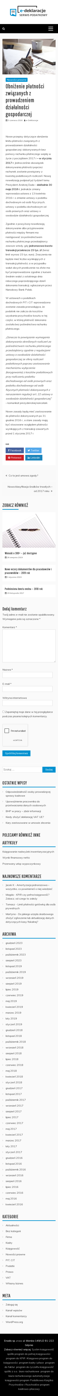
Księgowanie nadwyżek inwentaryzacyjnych (28, 851)
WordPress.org (14, 1322)
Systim (36, 1349)
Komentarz (9, 627)
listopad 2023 (14, 948)
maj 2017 (11, 1128)
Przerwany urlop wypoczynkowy (21, 863)
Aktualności (12, 1225)
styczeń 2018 (14, 1082)
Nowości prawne (16, 79)
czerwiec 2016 (14, 1192)
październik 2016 (16, 1169)
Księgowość (13, 1248)
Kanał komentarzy (16, 1316)
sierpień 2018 (14, 1053)
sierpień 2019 (14, 983)
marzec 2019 (13, 1012)
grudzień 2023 (14, 943)
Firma (9, 1237)
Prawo (9, 1271)
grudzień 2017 (14, 1088)
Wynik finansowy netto (16, 857)
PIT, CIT (10, 1260)
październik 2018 (16, 1041)
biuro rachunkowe (29, 1371)
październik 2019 (16, 972)
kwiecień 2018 (14, 1076)
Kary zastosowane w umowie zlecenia (28, 822)
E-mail (6, 683)
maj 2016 (11, 1198)
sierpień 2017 (14, 1111)
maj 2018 (11, 1070)
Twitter (34, 450)
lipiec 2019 (12, 989)
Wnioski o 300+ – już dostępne (21, 553)
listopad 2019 (14, 966)
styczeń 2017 (14, 1152)
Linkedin (35, 457)
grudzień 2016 (14, 1157)
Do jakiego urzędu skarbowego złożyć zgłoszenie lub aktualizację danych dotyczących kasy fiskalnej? (30, 917)
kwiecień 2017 (14, 1134)
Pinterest (15, 457)
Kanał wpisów (14, 1310)
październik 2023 (16, 954)
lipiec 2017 (12, 1117)
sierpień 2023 (14, 960)
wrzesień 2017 (14, 1105)
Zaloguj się (12, 1304)
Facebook (15, 450)
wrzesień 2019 (14, 977)
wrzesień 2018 (14, 1047)
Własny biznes (14, 1283)
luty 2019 (11, 1018)
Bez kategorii (13, 1231)
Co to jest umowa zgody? (23, 475)
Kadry (9, 1242)
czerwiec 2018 (14, 1065)
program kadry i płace (31, 1362)
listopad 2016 (14, 1163)
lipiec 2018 (12, 1059)
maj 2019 (11, 1001)
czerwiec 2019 (14, 995)
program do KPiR (15, 1358)
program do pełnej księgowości (32, 1354)
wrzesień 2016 (14, 1175)
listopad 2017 (14, 1094)
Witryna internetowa (14, 697)
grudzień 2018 (14, 1030)
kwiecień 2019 (14, 1006)
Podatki (10, 1266)
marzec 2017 (13, 1140)
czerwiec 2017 (14, 1123)
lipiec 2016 (12, 1187)
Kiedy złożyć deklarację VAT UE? (25, 817)
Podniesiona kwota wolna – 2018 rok (24, 589)
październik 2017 (16, 1099)
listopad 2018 (14, 1035)
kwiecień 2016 (14, 1204)
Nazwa (7, 669)
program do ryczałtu (27, 1367)
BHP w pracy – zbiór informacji (23, 811)
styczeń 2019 (14, 1024)
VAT (8, 1277)
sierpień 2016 (14, 1181)
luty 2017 (11, 1146)
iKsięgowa (33, 1358)
